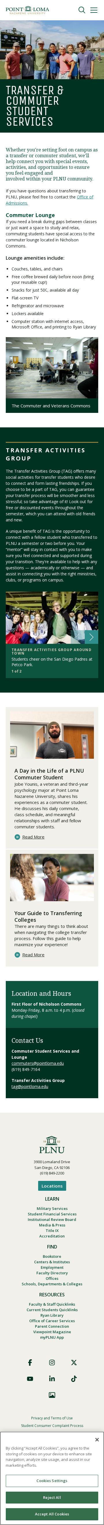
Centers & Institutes (52, 1261)
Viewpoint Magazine (52, 1331)
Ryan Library (52, 1315)
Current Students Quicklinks (52, 1309)
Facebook (30, 1362)
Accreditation (52, 1236)
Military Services (52, 1208)
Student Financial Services (52, 1214)
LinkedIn (52, 1379)
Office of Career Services (52, 1320)
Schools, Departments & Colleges (52, 1284)
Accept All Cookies (52, 1514)
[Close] (97, 1439)
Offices (52, 1278)
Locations (52, 1186)
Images (52, 1395)
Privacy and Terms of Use (52, 1418)
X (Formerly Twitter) (74, 1362)
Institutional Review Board (52, 1219)
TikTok (74, 1379)
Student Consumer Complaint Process (52, 1425)
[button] (91, 637)
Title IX (52, 1230)
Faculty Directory (52, 1272)
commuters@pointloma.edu (38, 1063)
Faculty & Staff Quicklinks (52, 1304)
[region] (52, 1478)
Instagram (52, 1362)
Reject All (52, 1497)
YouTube (30, 1379)
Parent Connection (52, 1326)
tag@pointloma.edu (30, 1086)
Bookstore (52, 1256)
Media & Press (52, 1225)
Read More (33, 837)
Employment (52, 1267)
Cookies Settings (51, 1480)
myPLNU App (52, 1337)
